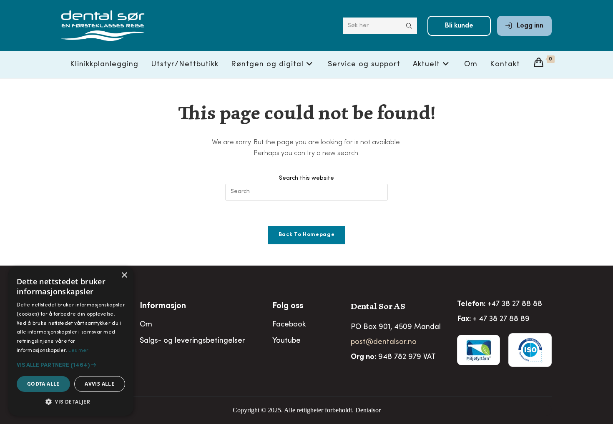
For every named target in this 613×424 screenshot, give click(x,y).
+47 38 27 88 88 (514, 304)
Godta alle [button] (43, 383)
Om (146, 325)
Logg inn (529, 26)
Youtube (286, 341)
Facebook (289, 325)
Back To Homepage (306, 235)
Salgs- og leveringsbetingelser (192, 341)
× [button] (124, 275)
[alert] (70, 341)
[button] (71, 365)
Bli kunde (459, 26)
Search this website (306, 178)
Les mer (78, 350)
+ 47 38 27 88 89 (501, 319)
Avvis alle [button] (99, 383)
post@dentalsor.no (384, 342)
